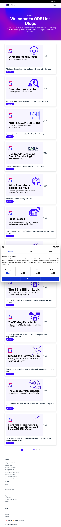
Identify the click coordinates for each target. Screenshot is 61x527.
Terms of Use (8, 523)
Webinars (7, 503)
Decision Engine (8, 465)
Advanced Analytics (9, 469)
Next (37, 450)
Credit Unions (8, 486)
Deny (11, 278)
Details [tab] (30, 251)
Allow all (50, 278)
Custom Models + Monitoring (12, 472)
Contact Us (53, 1)
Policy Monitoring (9, 471)
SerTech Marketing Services (11, 478)
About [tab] (50, 251)
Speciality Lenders (9, 489)
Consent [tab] (10, 251)
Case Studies (8, 497)
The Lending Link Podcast (11, 499)
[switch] (23, 273)
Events (6, 504)
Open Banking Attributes (11, 476)
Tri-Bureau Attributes (10, 474)
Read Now (9, 71)
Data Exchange (8, 463)
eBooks (6, 501)
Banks (6, 484)
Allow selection (31, 278)
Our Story (7, 511)
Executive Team (8, 512)
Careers (7, 516)
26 (34, 450)
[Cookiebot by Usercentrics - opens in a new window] (52, 247)
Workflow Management (10, 467)
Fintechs (7, 487)
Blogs (6, 495)
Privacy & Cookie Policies (11, 524)
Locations (7, 514)
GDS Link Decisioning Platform (12, 462)
